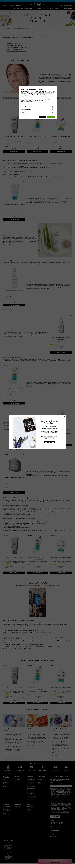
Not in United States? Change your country (49, 436)
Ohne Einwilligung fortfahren (51, 87)
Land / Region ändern (49, 442)
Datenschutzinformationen (25, 101)
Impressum (32, 101)
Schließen (64, 416)
